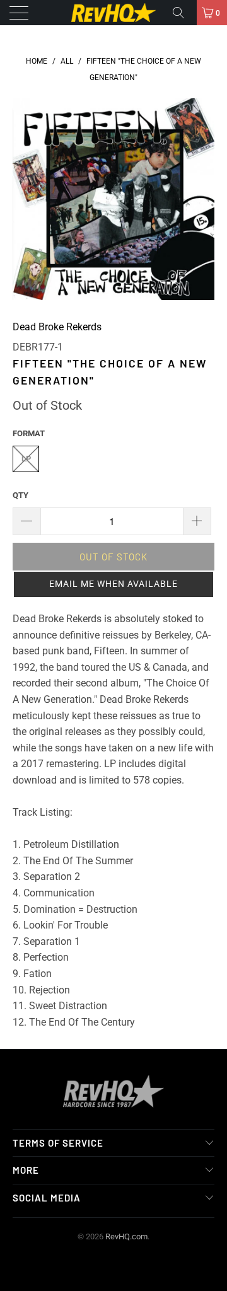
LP (26, 458)
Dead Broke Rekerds (57, 327)
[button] (113, 584)
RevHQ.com (126, 1236)
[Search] (183, 12)
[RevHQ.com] (113, 12)
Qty (20, 495)
